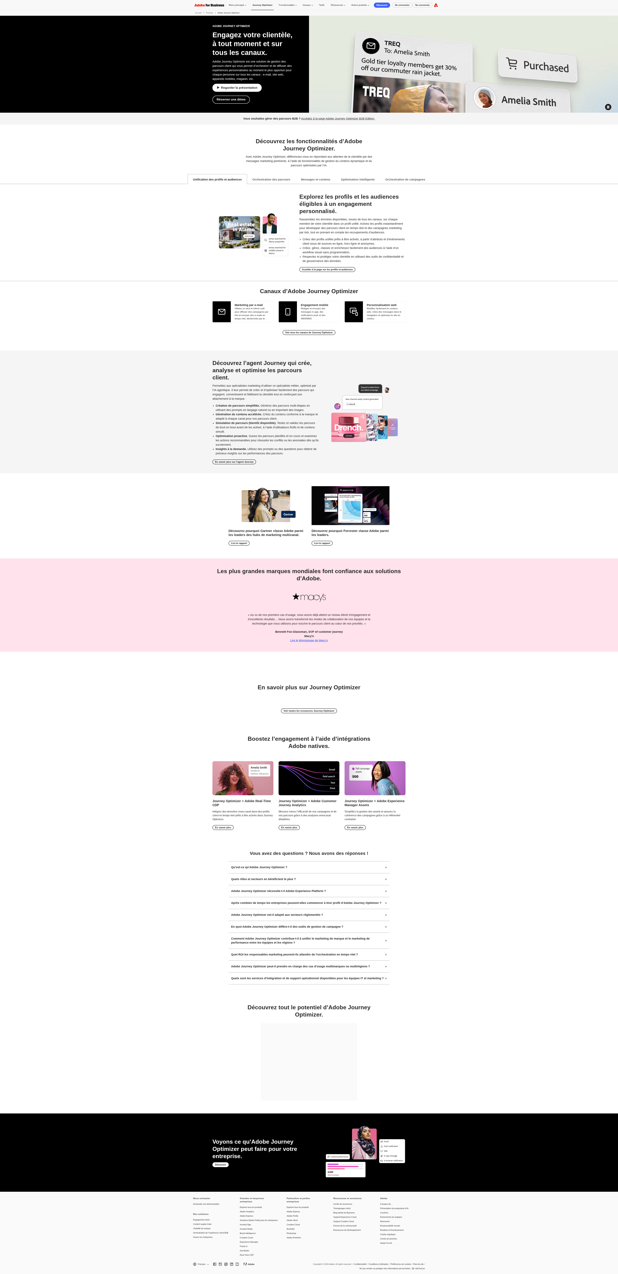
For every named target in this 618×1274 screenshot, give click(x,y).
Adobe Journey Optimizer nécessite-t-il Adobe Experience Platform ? (278, 891)
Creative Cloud (246, 1238)
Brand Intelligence (248, 1233)
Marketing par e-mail (249, 305)
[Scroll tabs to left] (2, 179)
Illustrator (291, 1229)
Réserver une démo (231, 99)
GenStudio (244, 1251)
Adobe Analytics (247, 1212)
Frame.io (244, 1246)
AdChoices (420, 1268)
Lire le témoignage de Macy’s (309, 640)
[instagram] (220, 1264)
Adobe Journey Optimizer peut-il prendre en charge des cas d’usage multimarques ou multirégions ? (300, 966)
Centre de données (388, 1239)
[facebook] (214, 1264)
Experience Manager (249, 1242)
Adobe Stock (292, 1220)
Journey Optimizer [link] (262, 5)
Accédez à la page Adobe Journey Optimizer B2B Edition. (338, 118)
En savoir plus (223, 827)
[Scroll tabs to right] (615, 179)
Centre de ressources (342, 1204)
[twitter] (226, 1264)
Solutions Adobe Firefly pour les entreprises (258, 1220)
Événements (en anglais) (391, 1217)
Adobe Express (246, 1216)
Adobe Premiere (294, 1238)
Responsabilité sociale (390, 1226)
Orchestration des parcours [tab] (271, 179)
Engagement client (201, 1220)
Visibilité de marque (202, 1228)
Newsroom (385, 1221)
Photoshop (291, 1233)
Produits (209, 13)
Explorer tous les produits (251, 1207)
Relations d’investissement (392, 1230)
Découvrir (382, 5)
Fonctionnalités (286, 5)
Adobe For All (386, 1243)
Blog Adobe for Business (344, 1213)
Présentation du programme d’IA (394, 1208)
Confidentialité (360, 1264)
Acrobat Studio (246, 1229)
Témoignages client (342, 1208)
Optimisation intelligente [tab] (358, 179)
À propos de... (386, 1204)
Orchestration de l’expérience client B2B (210, 1233)
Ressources (337, 5)
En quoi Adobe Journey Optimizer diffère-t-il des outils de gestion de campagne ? (287, 926)
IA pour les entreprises (203, 1237)
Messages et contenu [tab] (315, 179)
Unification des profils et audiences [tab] (217, 179)
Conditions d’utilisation (379, 1264)
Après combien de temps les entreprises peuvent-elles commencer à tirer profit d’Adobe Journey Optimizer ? (306, 903)
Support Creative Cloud (343, 1221)
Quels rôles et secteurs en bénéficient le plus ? (263, 879)
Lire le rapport (239, 543)
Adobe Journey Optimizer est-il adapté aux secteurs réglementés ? (277, 914)
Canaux (307, 5)
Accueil (198, 13)
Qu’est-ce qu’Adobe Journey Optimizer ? (259, 867)
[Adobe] (436, 5)
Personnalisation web (382, 305)
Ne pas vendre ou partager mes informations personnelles (385, 1268)
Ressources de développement (347, 1230)
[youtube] (237, 1264)
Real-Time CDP (247, 1255)
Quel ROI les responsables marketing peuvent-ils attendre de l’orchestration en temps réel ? (294, 954)
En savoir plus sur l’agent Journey (234, 461)
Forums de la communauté (345, 1226)
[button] (608, 107)
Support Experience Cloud (344, 1217)
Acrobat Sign (245, 1225)
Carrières (384, 1213)
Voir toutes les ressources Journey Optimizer (309, 710)
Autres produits (359, 5)
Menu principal (236, 5)
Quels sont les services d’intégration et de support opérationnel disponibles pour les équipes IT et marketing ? (307, 978)
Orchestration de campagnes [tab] (405, 179)
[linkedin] (231, 1264)
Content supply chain (202, 1224)
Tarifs (321, 5)
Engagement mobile (314, 305)
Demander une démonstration (206, 1204)
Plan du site (418, 1264)
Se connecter (402, 5)
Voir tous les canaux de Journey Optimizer (309, 332)
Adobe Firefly (292, 1216)
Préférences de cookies (401, 1264)
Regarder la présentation (239, 87)
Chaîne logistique (388, 1234)
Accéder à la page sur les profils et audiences (327, 269)
